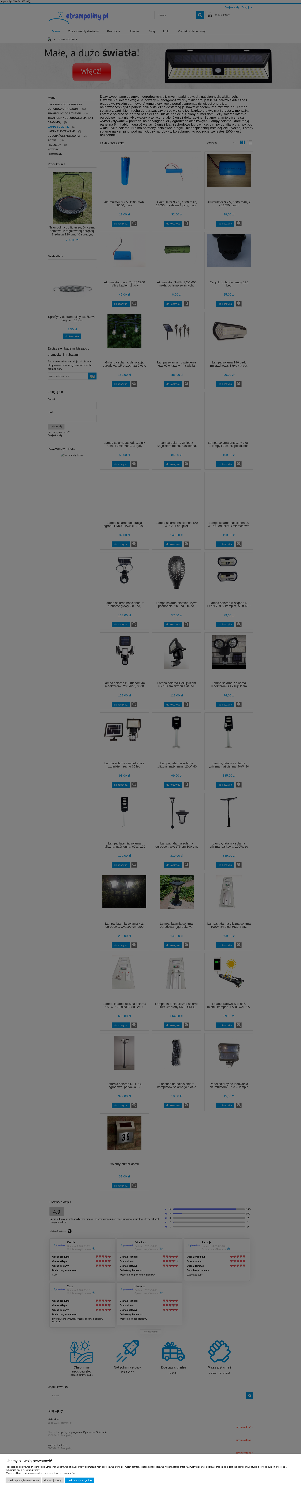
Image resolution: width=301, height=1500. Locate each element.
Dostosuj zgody (52, 1480)
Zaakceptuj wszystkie (79, 1480)
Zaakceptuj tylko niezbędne (23, 1480)
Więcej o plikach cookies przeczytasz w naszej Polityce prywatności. (41, 1473)
